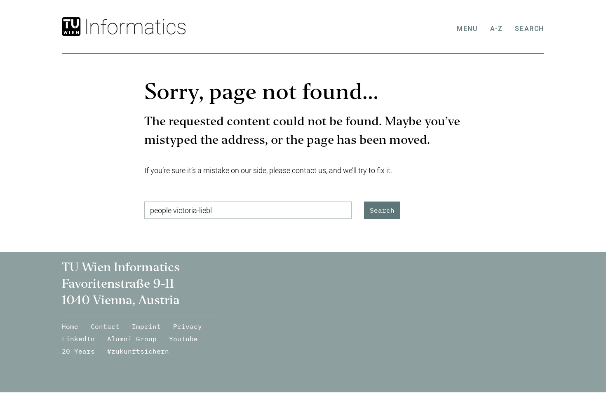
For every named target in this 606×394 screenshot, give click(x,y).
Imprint (146, 326)
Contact (105, 326)
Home (70, 326)
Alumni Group (132, 339)
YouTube (183, 339)
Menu (467, 29)
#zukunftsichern (138, 351)
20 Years (78, 351)
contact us (309, 170)
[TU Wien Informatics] (134, 26)
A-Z (496, 29)
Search (529, 29)
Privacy (187, 326)
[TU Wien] (72, 26)
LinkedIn (78, 339)
